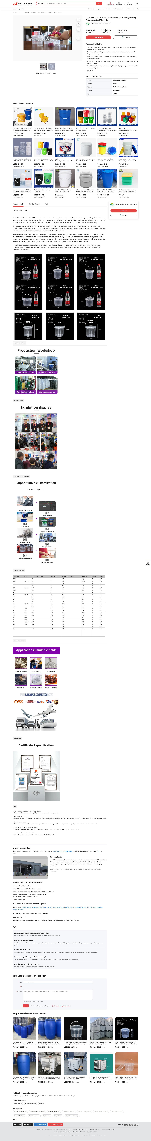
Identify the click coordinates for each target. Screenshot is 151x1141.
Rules (137, 9)
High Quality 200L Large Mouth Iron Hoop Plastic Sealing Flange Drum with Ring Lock (24, 1079)
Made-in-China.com (68, 1131)
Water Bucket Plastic (116, 1112)
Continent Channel (95, 1129)
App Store (17, 1124)
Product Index (105, 1129)
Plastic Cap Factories (69, 1112)
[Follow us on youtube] (132, 1124)
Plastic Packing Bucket (84, 1112)
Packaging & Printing (23, 12)
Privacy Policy (102, 1135)
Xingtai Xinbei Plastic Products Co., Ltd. (101, 23)
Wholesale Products (75, 1129)
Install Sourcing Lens (56, 1124)
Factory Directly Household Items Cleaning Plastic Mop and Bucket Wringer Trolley (43, 129)
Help (107, 9)
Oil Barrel (41, 1103)
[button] (94, 3)
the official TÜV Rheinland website (63, 851)
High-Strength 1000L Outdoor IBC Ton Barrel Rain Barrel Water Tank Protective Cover (100, 1079)
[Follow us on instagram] (130, 1124)
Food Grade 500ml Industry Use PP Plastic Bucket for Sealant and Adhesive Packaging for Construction (85, 160)
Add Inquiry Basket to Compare (47, 73)
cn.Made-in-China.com (92, 1131)
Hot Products (40, 1129)
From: (20, 982)
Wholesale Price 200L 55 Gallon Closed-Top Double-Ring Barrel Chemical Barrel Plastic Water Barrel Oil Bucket (105, 191)
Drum (33, 907)
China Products (48, 1129)
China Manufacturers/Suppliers (61, 1129)
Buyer (98, 9)
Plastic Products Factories (37, 1112)
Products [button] (40, 3)
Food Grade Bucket (66, 907)
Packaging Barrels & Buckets (53, 12)
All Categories (18, 9)
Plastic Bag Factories (53, 1112)
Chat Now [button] (127, 37)
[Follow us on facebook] (125, 1124)
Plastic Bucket (26, 907)
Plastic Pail (38, 907)
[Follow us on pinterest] (135, 1124)
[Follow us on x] (127, 1124)
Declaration (94, 1135)
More (14, 1119)
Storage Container (18, 909)
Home (14, 12)
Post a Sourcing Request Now (61, 1006)
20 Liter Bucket (76, 907)
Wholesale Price (86, 1129)
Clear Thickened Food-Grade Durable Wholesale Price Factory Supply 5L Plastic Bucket (126, 1044)
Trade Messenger (40, 1124)
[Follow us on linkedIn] (137, 1124)
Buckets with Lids (87, 907)
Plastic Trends (58, 1116)
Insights (112, 1129)
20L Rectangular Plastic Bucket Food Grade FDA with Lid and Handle (127, 191)
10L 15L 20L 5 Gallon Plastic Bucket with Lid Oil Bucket (63, 191)
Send (25, 1006)
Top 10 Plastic (47, 1116)
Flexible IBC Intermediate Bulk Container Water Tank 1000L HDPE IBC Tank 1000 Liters (49, 1079)
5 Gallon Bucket (47, 907)
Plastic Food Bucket (33, 1116)
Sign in (136, 4)
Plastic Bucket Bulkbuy (71, 1116)
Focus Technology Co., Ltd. (63, 1135)
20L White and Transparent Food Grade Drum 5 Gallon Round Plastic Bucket (43, 160)
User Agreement (85, 1135)
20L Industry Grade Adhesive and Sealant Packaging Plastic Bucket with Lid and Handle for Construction (85, 191)
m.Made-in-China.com (79, 1131)
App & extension (117, 9)
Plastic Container (98, 907)
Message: (19, 991)
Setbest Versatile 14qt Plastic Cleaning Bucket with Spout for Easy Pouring (105, 160)
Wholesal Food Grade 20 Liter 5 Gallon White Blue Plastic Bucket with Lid (64, 129)
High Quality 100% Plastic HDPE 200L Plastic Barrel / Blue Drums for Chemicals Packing (24, 1044)
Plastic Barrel (56, 907)
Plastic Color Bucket (19, 1116)
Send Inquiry (99, 37)
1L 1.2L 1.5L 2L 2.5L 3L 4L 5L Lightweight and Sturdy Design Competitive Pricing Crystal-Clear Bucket (75, 1044)
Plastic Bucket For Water (100, 1112)
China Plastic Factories (20, 1112)
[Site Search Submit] (99, 3)
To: (21, 987)
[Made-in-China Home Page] (22, 3)
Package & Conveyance (37, 12)
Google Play (28, 1124)
